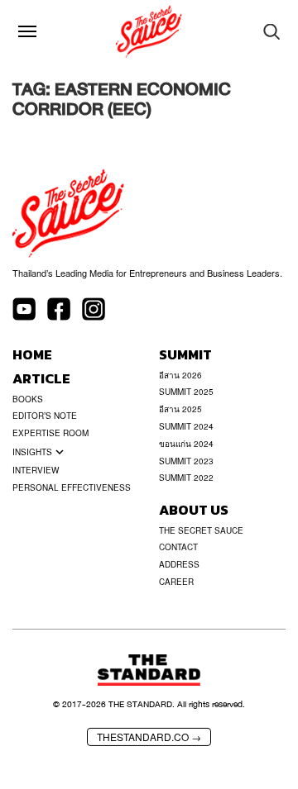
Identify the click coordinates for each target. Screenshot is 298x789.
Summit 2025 (186, 391)
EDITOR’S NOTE (44, 415)
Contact (178, 547)
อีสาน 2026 (180, 375)
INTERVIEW (35, 470)
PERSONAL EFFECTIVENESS (71, 487)
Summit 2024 (186, 426)
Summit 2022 (186, 477)
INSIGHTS (32, 452)
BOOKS (27, 399)
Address (179, 564)
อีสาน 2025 (180, 409)
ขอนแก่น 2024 (186, 443)
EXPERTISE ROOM (50, 433)
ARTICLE (41, 378)
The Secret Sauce (201, 530)
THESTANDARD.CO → (149, 737)
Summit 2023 (186, 461)
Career (176, 581)
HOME (32, 355)
